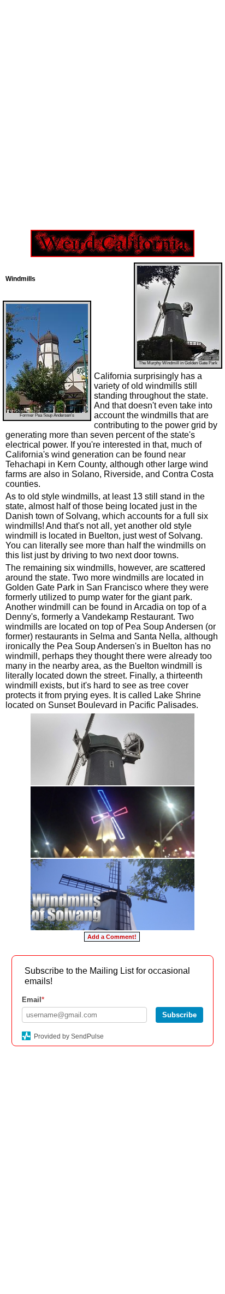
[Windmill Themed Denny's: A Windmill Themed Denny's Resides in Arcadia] (112, 822)
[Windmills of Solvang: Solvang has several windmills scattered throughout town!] (112, 894)
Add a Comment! (112, 936)
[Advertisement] (112, 112)
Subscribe (179, 1015)
